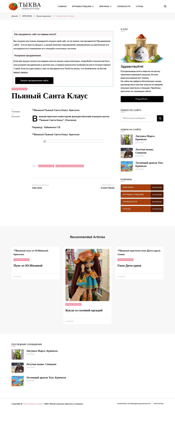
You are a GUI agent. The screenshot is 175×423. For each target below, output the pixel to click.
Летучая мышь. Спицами (41, 364)
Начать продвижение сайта (34, 80)
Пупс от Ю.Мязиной (28, 265)
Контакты (158, 404)
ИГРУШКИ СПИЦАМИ (81, 6)
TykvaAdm (16, 112)
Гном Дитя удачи (129, 265)
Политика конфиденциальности (134, 404)
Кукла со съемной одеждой (83, 310)
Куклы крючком (19, 89)
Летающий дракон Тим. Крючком (46, 377)
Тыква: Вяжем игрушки (33, 404)
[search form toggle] (165, 6)
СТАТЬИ (139, 6)
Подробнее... (142, 99)
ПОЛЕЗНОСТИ (123, 6)
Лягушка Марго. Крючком (42, 350)
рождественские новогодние (69, 166)
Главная (62, 6)
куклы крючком (46, 166)
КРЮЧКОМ (104, 6)
